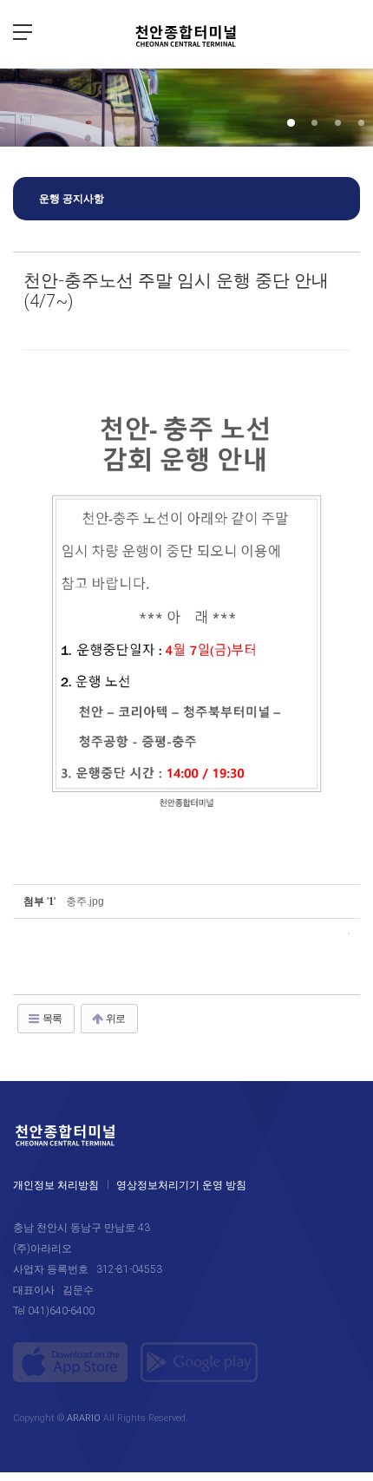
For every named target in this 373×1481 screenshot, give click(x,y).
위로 (114, 1018)
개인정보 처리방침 (56, 1185)
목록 (51, 1018)
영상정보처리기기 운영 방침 (181, 1185)
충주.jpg (85, 901)
